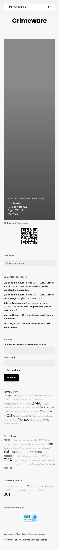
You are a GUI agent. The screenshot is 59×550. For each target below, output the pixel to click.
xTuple (19, 396)
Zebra (43, 407)
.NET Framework (9, 487)
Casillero (8, 408)
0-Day (36, 487)
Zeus (15, 420)
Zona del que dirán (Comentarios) (26, 198)
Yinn (51, 407)
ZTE (11, 399)
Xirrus (6, 399)
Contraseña (10, 357)
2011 (8, 494)
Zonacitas (46, 404)
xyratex (7, 424)
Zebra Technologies (43, 416)
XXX (5, 396)
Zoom (14, 423)
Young (31, 399)
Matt (6, 315)
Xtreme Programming (43, 464)
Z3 (19, 424)
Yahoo (24, 419)
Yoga (29, 404)
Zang (45, 396)
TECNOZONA (18, 7)
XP (31, 420)
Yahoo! (17, 411)
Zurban (15, 408)
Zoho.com (36, 412)
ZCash (26, 408)
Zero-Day (8, 420)
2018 (18, 491)
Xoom (51, 396)
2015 (8, 490)
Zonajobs (37, 420)
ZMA (36, 403)
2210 (14, 495)
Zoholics (20, 416)
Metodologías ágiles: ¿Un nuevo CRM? (24, 298)
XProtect (22, 404)
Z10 (24, 396)
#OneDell (47, 486)
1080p (30, 491)
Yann (45, 420)
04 (40, 487)
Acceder (11, 377)
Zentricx (29, 396)
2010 (30, 486)
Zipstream (8, 411)
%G (27, 491)
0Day (20, 487)
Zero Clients (26, 411)
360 (35, 491)
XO (21, 408)
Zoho (11, 415)
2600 (40, 490)
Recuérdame (13, 370)
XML (26, 415)
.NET (23, 490)
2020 (14, 491)
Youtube (46, 411)
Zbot (31, 415)
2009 (24, 487)
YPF (5, 416)
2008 (45, 491)
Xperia (12, 395)
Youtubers (34, 408)
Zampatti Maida (20, 399)
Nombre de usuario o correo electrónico (25, 344)
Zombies (38, 396)
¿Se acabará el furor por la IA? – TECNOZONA (27, 282)
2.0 (5, 491)
